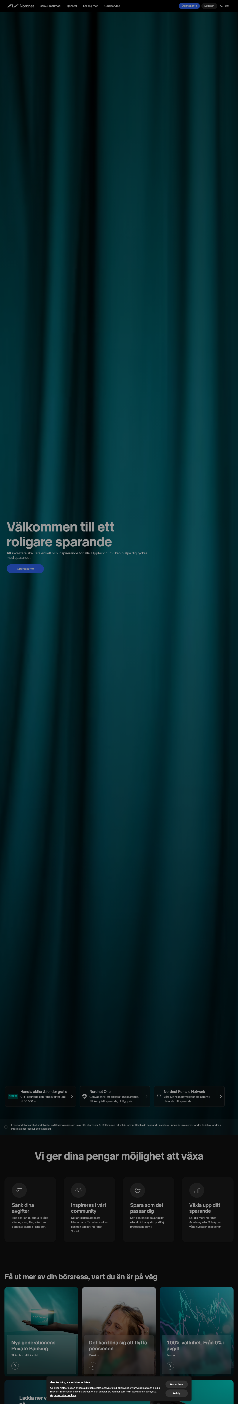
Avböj (176, 1393)
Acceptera (176, 1384)
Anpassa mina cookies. (63, 1395)
